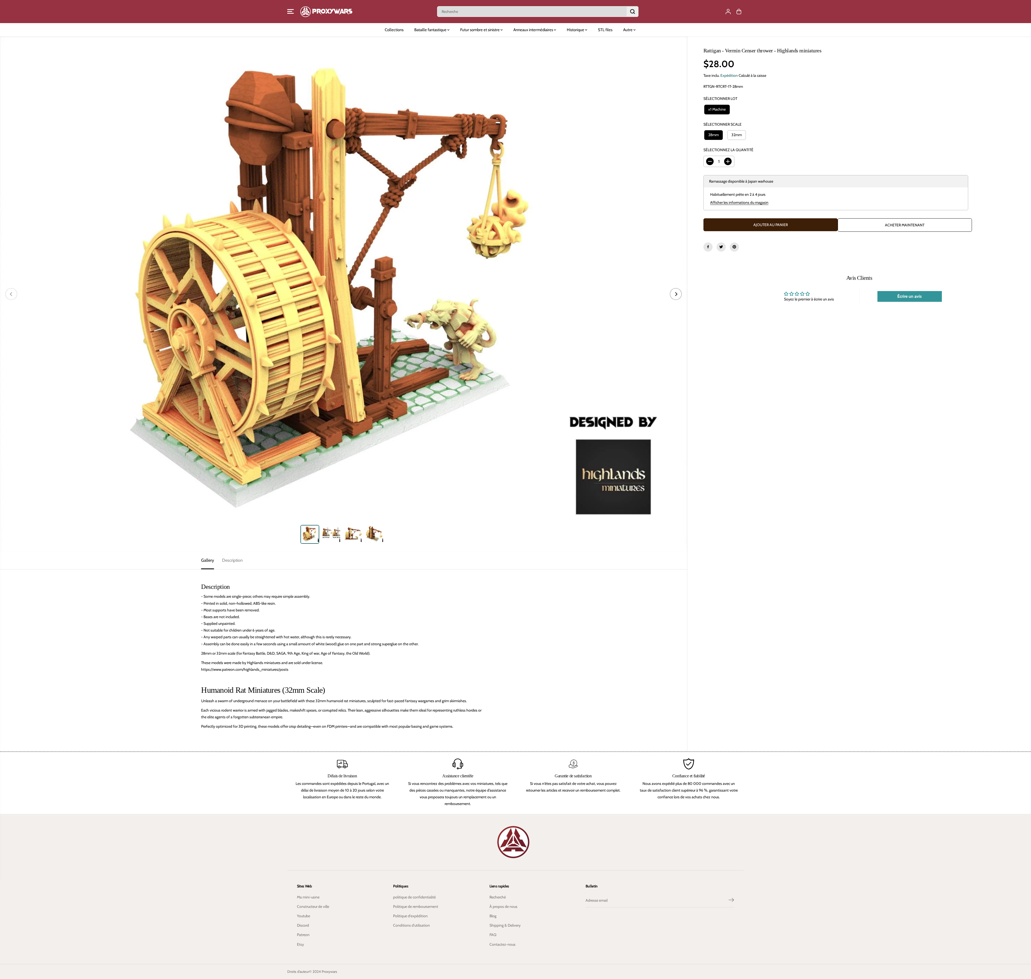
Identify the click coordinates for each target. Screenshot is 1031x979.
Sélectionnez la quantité (728, 149)
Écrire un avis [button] (909, 296)
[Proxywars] (326, 11)
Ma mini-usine (308, 897)
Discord (303, 925)
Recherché (497, 897)
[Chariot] (739, 11)
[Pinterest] (734, 246)
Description (232, 560)
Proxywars (329, 971)
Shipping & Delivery (505, 925)
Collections (394, 29)
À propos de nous (503, 906)
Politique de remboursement (415, 906)
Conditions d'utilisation (411, 925)
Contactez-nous (502, 944)
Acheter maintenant (904, 224)
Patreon (303, 934)
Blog (492, 915)
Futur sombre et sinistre (480, 29)
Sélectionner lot (720, 98)
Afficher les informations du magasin (739, 202)
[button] (290, 11)
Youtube (303, 915)
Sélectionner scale (722, 124)
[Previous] (11, 294)
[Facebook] (708, 246)
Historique (576, 29)
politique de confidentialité (414, 897)
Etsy (300, 944)
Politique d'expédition (410, 915)
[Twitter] (721, 246)
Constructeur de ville (313, 906)
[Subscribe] (731, 900)
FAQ (492, 934)
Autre (628, 29)
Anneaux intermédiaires (533, 29)
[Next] (676, 294)
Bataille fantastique (430, 29)
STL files (605, 29)
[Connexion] (728, 11)
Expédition (729, 75)
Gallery (207, 560)
